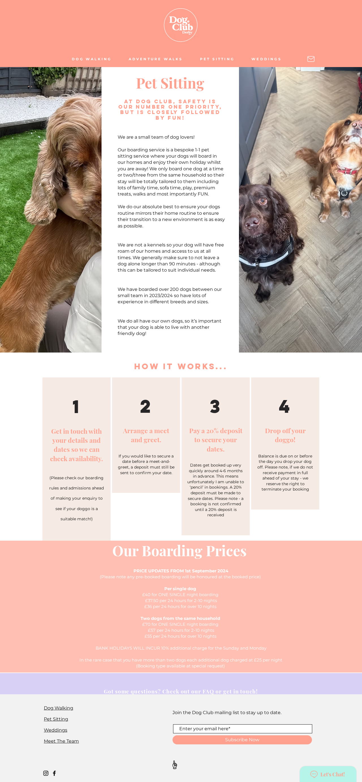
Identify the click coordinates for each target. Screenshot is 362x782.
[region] (76, 459)
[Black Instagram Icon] (45, 773)
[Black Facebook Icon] (54, 773)
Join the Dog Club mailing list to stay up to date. (227, 712)
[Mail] (311, 58)
